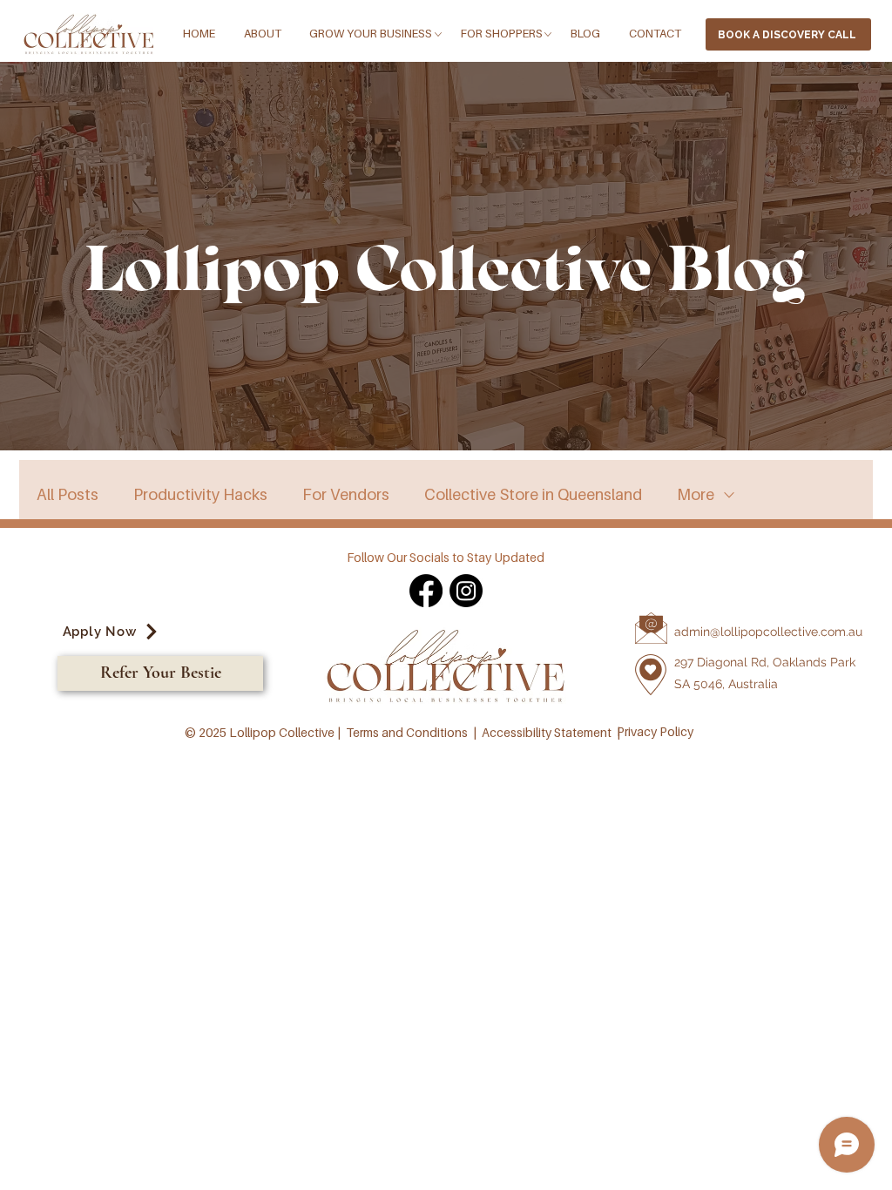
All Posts (67, 494)
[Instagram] (466, 590)
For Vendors (345, 494)
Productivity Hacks (200, 494)
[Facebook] (426, 590)
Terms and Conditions (407, 732)
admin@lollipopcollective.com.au (768, 632)
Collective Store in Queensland (533, 494)
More (695, 494)
